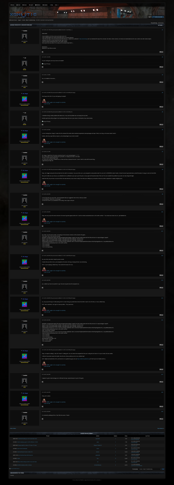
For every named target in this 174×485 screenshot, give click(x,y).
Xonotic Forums (14, 20)
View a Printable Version (15, 468)
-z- (71, 29)
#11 (162, 231)
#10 (162, 211)
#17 (162, 374)
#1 (162, 29)
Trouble (18, 458)
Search (31, 4)
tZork (136, 459)
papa (98, 442)
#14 (162, 298)
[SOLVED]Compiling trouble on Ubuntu (24, 465)
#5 (162, 111)
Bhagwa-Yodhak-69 (98, 445)
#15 (162, 320)
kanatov (97, 451)
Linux (45, 103)
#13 (162, 280)
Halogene (137, 455)
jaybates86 (98, 455)
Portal (19, 4)
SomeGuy (137, 452)
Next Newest (160, 428)
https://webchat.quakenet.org (83, 358)
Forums (25, 4)
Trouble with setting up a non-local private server (27, 438)
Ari (25, 58)
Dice (98, 458)
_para (136, 445)
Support (19, 20)
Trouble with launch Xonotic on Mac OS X (25, 451)
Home (13, 4)
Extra (56, 4)
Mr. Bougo (73, 92)
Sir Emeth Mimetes (97, 465)
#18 (162, 392)
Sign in (150, 16)
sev (97, 461)
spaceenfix (98, 438)
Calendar (45, 4)
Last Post (133, 439)
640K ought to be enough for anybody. (56, 102)
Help (52, 4)
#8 (162, 169)
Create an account (158, 16)
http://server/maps (83, 38)
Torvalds (48, 103)
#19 (162, 411)
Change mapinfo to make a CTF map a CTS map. (27, 445)
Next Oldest (13, 428)
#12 (162, 255)
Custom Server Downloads (22, 448)
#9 (162, 194)
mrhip (136, 442)
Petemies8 (137, 439)
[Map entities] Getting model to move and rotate (27, 461)
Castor (97, 448)
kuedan (25, 30)
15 (115, 458)
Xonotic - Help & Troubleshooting (28, 20)
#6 (162, 129)
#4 (162, 92)
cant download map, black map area (26, 455)
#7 (162, 151)
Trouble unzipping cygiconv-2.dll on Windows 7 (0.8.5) (27, 442)
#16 (162, 349)
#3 (162, 74)
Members (38, 4)
